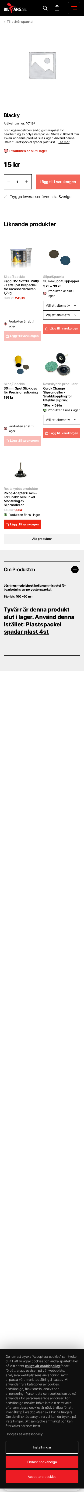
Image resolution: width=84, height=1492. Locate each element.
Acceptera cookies (42, 1477)
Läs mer (64, 142)
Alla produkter (42, 539)
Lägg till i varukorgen (63, 328)
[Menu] (45, 8)
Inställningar (42, 1447)
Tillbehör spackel (20, 22)
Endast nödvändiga (42, 1462)
